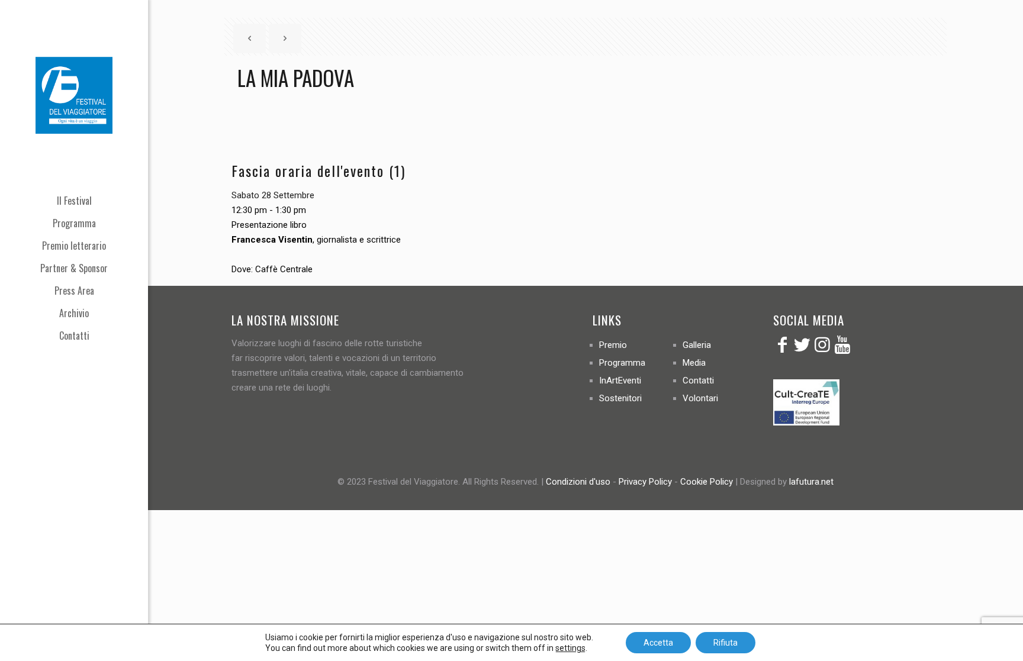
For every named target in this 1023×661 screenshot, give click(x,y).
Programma (622, 362)
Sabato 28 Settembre (272, 195)
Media (694, 362)
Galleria (697, 345)
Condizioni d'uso (578, 481)
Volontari (700, 398)
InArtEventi (620, 380)
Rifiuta (725, 642)
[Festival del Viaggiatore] (74, 94)
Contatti (698, 380)
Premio (613, 345)
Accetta (658, 642)
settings (570, 648)
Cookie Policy (706, 481)
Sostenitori (620, 398)
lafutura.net (811, 481)
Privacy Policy (645, 481)
